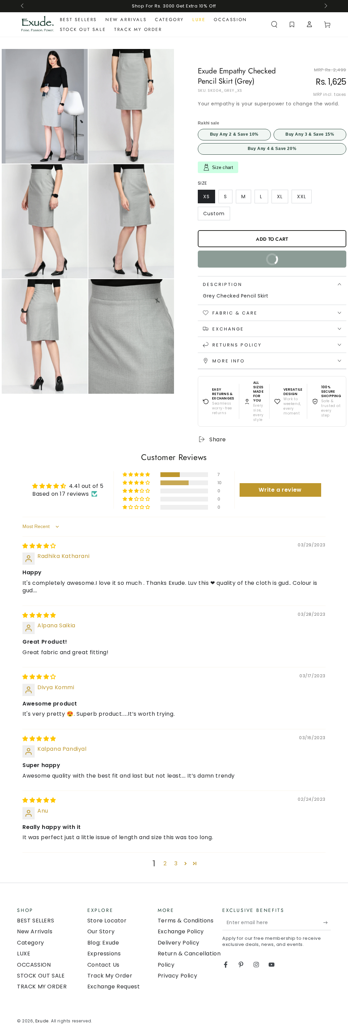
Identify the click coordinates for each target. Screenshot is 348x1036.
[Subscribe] (327, 922)
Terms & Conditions (186, 920)
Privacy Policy (177, 976)
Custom (216, 215)
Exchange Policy (181, 931)
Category (30, 943)
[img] (39, 546)
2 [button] (165, 863)
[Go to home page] (37, 24)
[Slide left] (23, 6)
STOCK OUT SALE (41, 976)
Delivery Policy (178, 943)
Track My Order (109, 976)
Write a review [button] (280, 490)
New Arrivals (34, 931)
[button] (274, 24)
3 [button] (176, 863)
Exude (42, 1021)
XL (282, 198)
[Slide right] (325, 6)
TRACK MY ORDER (42, 986)
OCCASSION (34, 965)
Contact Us (103, 965)
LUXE (23, 953)
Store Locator (107, 920)
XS (209, 198)
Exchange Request (113, 986)
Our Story (101, 931)
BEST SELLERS (35, 920)
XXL (304, 198)
